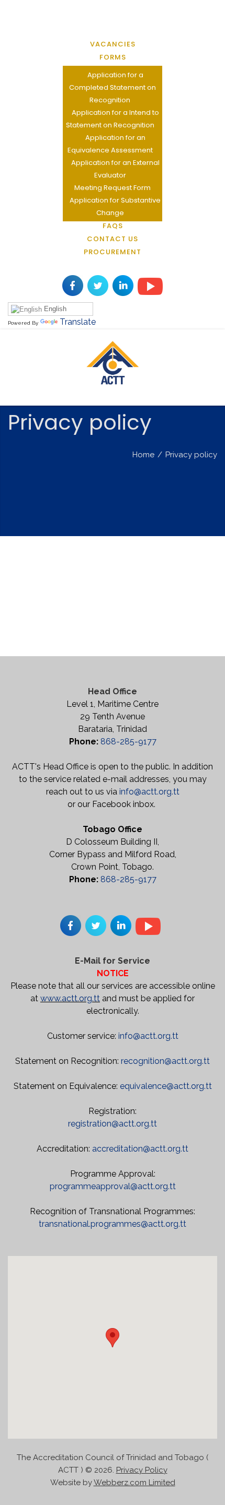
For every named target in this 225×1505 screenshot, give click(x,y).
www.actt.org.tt (70, 998)
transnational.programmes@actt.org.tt (112, 1224)
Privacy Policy (141, 1470)
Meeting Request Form (112, 188)
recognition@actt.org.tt (165, 1061)
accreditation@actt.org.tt (140, 1149)
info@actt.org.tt (149, 792)
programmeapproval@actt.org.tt (113, 1186)
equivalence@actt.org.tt (166, 1086)
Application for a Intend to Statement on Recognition (112, 119)
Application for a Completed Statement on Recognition (112, 87)
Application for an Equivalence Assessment (110, 144)
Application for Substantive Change (115, 206)
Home (143, 454)
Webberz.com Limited (134, 1482)
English (54, 309)
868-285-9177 (128, 741)
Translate (78, 322)
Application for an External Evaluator (115, 169)
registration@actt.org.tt (112, 1124)
